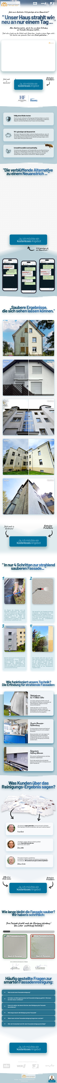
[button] (28, 239)
